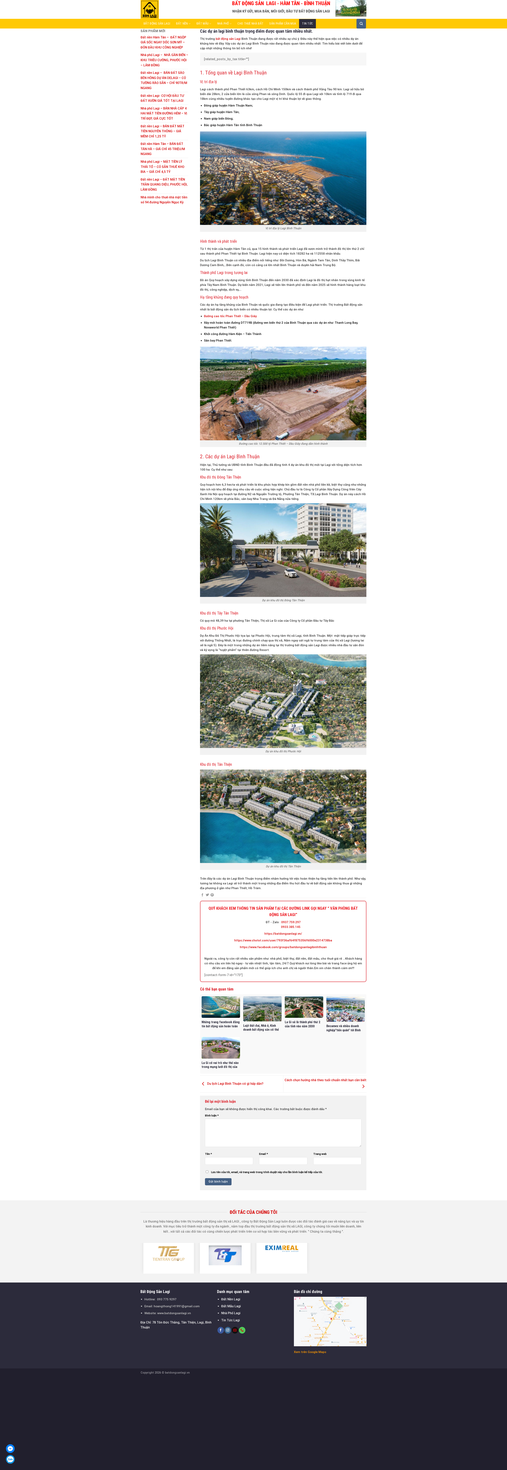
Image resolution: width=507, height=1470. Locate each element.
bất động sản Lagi (228, 39)
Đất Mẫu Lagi (231, 1306)
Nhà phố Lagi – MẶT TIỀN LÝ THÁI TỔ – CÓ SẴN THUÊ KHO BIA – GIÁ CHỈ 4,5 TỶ (162, 167)
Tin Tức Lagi (230, 1320)
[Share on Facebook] (202, 895)
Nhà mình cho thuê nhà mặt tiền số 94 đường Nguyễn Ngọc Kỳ (164, 199)
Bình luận (212, 1115)
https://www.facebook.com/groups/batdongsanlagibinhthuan (283, 947)
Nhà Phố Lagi (230, 1313)
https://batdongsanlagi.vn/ (283, 933)
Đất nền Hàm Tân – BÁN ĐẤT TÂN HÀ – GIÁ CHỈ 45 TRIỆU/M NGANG (163, 149)
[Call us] (242, 1330)
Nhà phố (223, 23)
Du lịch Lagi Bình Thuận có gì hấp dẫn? (234, 1084)
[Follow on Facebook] (220, 1330)
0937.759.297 (291, 922)
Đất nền (182, 23)
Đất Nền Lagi (230, 1299)
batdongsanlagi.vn (177, 1372)
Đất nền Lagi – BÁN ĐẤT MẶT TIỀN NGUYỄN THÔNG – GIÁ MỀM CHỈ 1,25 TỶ (162, 131)
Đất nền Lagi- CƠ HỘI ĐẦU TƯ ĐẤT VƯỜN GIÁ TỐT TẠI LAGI (162, 98)
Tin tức (307, 23)
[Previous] (138, 1258)
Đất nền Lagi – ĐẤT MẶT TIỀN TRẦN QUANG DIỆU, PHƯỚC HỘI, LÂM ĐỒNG (164, 184)
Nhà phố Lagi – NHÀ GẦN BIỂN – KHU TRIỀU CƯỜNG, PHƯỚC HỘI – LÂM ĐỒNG (164, 60)
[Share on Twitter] (207, 895)
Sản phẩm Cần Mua (282, 23)
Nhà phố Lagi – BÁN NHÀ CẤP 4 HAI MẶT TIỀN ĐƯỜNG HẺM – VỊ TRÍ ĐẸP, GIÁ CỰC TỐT (164, 113)
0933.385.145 (290, 927)
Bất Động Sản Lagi (157, 23)
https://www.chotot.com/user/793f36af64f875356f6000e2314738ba (283, 940)
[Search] (361, 24)
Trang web (320, 1153)
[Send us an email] (235, 1330)
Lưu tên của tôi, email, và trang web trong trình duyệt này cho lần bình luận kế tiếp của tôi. (267, 1172)
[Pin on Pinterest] (212, 895)
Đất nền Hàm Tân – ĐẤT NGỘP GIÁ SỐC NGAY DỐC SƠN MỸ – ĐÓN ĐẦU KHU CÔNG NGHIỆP (163, 42)
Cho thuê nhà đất (250, 23)
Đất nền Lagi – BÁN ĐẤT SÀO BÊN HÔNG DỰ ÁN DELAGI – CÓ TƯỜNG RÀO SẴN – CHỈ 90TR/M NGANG (164, 80)
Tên (208, 1153)
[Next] (368, 1258)
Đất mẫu (202, 23)
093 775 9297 (166, 1299)
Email (263, 1153)
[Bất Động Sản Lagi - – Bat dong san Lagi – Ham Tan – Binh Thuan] (160, 9)
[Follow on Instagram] (228, 1330)
